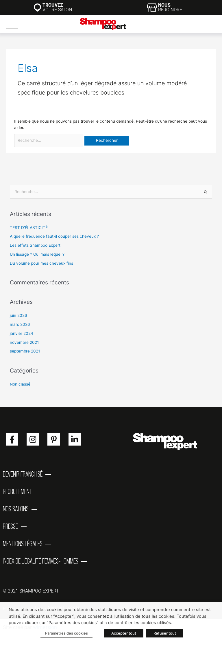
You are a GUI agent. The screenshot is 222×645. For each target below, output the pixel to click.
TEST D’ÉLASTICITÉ (29, 227)
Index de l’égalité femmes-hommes (40, 561)
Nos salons (16, 509)
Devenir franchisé (22, 474)
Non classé (20, 384)
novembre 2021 (24, 342)
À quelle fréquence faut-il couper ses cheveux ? (54, 236)
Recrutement (17, 491)
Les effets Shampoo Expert (35, 245)
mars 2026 (20, 324)
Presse (10, 526)
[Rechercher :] (49, 140)
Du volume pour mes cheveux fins (41, 263)
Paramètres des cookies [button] (66, 633)
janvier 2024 (21, 333)
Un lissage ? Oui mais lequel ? (37, 254)
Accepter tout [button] (123, 633)
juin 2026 (18, 315)
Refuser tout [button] (164, 633)
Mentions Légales (22, 543)
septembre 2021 (25, 351)
